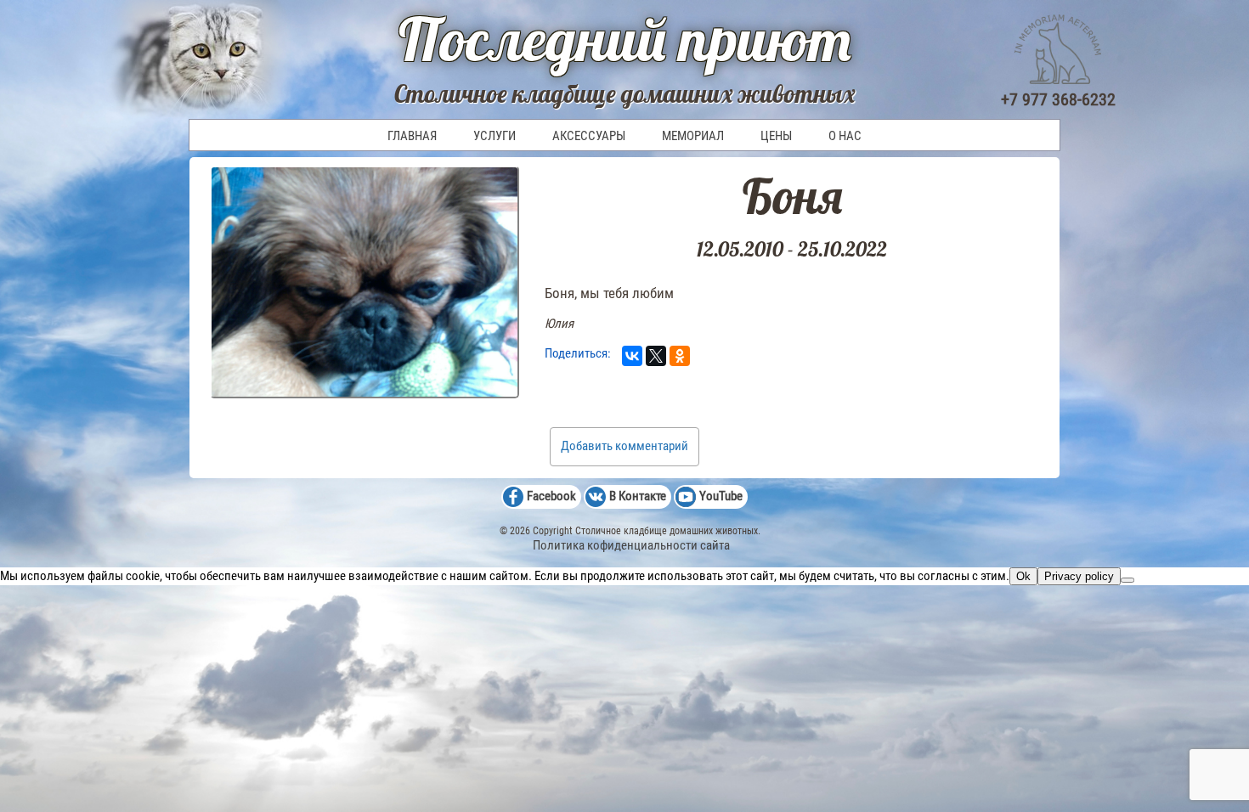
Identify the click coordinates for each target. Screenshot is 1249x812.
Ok (1023, 576)
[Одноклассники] (680, 356)
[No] (1127, 580)
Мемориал (693, 136)
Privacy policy (1079, 576)
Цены (776, 136)
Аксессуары (588, 136)
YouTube (721, 496)
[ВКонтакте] (632, 356)
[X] (656, 356)
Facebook (551, 496)
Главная (412, 136)
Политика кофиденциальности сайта (631, 545)
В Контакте (637, 496)
